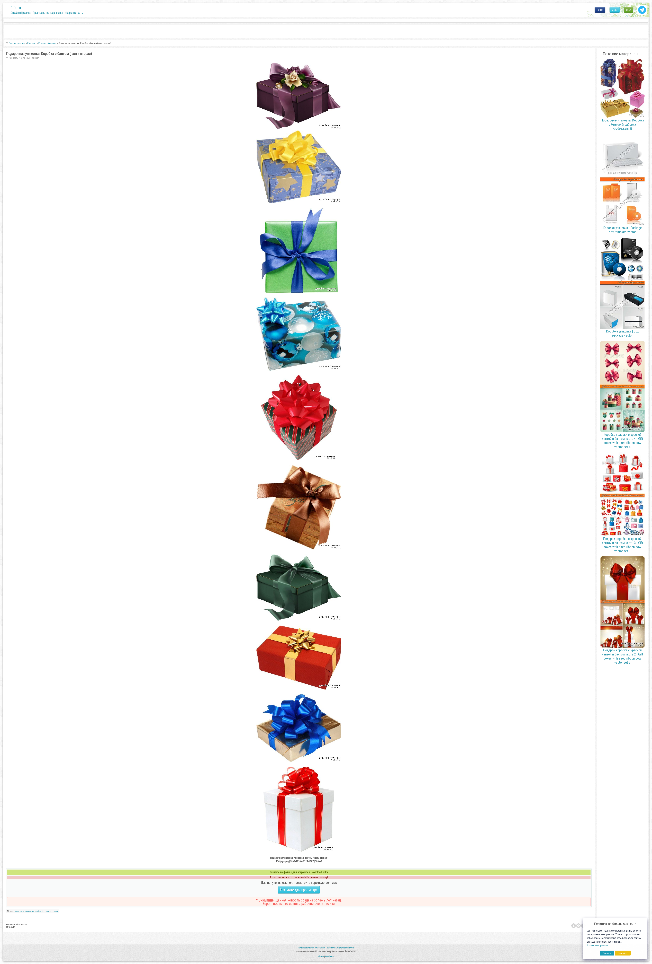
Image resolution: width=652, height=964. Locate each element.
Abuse (321, 956)
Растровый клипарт (29, 58)
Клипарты (13, 58)
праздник (49, 911)
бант (43, 911)
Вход (628, 9)
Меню (615, 9)
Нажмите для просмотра (299, 890)
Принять (607, 953)
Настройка (623, 953)
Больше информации (597, 945)
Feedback (329, 956)
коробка (38, 911)
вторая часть (18, 911)
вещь (56, 911)
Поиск (600, 9)
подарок (27, 911)
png (32, 911)
